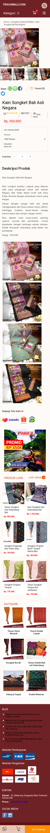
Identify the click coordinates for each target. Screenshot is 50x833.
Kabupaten (8, 144)
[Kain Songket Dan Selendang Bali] (36, 493)
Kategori (9, 13)
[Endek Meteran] (36, 680)
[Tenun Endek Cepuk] (36, 617)
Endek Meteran (36, 694)
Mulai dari (8, 147)
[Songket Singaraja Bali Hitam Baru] (13, 532)
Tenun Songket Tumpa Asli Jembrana (34, 587)
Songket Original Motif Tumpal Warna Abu (35, 549)
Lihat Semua (35, 477)
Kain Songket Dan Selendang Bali (35, 508)
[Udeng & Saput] (13, 680)
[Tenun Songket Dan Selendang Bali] (13, 493)
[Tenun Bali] (14, 4)
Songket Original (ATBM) (22, 22)
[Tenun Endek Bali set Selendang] (36, 649)
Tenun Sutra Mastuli (14, 632)
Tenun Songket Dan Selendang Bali (11, 510)
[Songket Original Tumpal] (13, 571)
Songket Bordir (13, 663)
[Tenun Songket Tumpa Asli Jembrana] (36, 571)
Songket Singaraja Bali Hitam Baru (13, 547)
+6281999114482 (19, 802)
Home (6, 22)
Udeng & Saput (13, 694)
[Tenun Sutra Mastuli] (13, 617)
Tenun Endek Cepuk (36, 632)
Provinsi (7, 135)
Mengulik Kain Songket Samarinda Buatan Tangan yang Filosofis (23, 721)
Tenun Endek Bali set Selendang (36, 664)
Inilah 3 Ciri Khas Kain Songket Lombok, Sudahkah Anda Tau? (22, 734)
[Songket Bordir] (13, 649)
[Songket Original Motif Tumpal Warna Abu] (36, 532)
